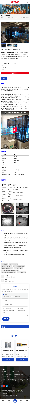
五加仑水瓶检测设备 (6, 266)
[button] (28, 347)
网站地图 (3, 395)
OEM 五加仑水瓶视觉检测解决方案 (10, 270)
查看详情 (8, 359)
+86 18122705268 (15, 371)
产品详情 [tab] (4, 78)
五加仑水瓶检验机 (13, 264)
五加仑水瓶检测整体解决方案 (8, 272)
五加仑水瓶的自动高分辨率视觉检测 (11, 296)
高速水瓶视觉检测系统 (7, 268)
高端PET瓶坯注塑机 (21, 350)
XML (7, 395)
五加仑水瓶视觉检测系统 (19, 266)
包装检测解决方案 (22, 272)
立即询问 (14, 73)
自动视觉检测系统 (18, 268)
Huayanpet (20, 390)
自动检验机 (4, 264)
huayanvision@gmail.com (16, 374)
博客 (11, 395)
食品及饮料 (11, 17)
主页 (7, 17)
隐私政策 (15, 395)
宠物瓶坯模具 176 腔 (7, 350)
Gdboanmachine (12, 390)
